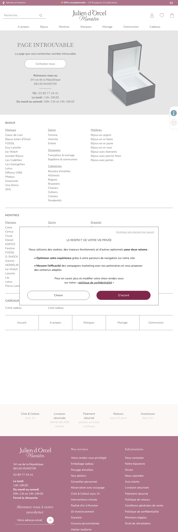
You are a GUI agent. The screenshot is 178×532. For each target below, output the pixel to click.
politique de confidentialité (95, 283)
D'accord (123, 295)
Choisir (58, 295)
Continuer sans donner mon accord (135, 232)
